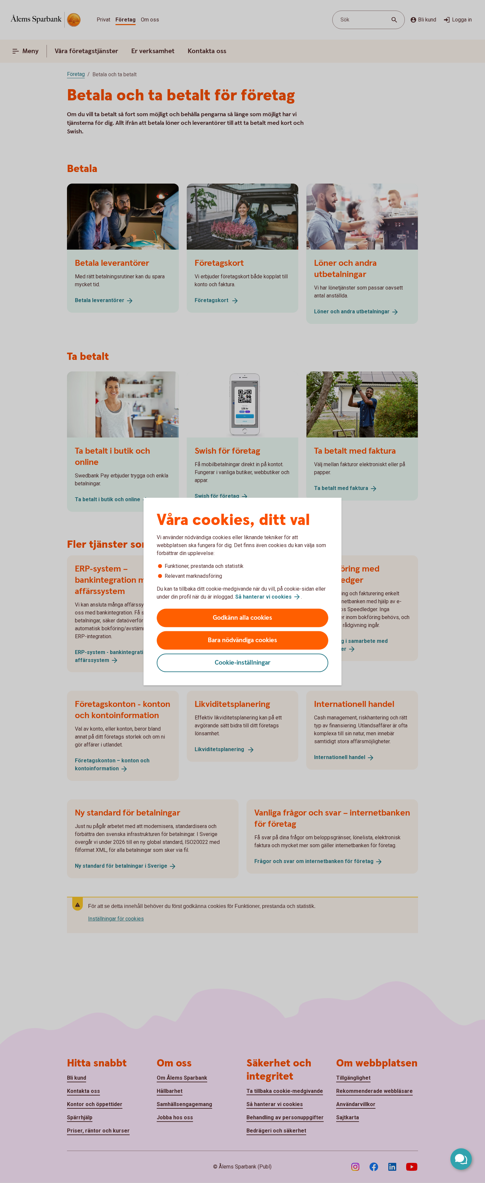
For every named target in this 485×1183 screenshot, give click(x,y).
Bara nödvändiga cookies (242, 640)
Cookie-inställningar (243, 663)
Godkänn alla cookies (242, 618)
